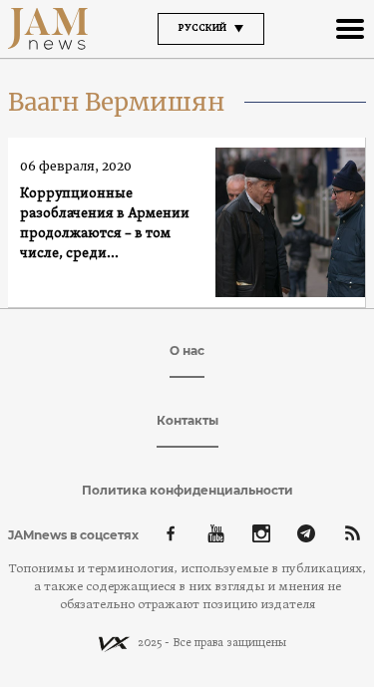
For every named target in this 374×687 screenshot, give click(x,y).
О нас (187, 350)
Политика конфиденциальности (187, 490)
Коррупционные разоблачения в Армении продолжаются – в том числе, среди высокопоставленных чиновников (104, 224)
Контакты (187, 420)
